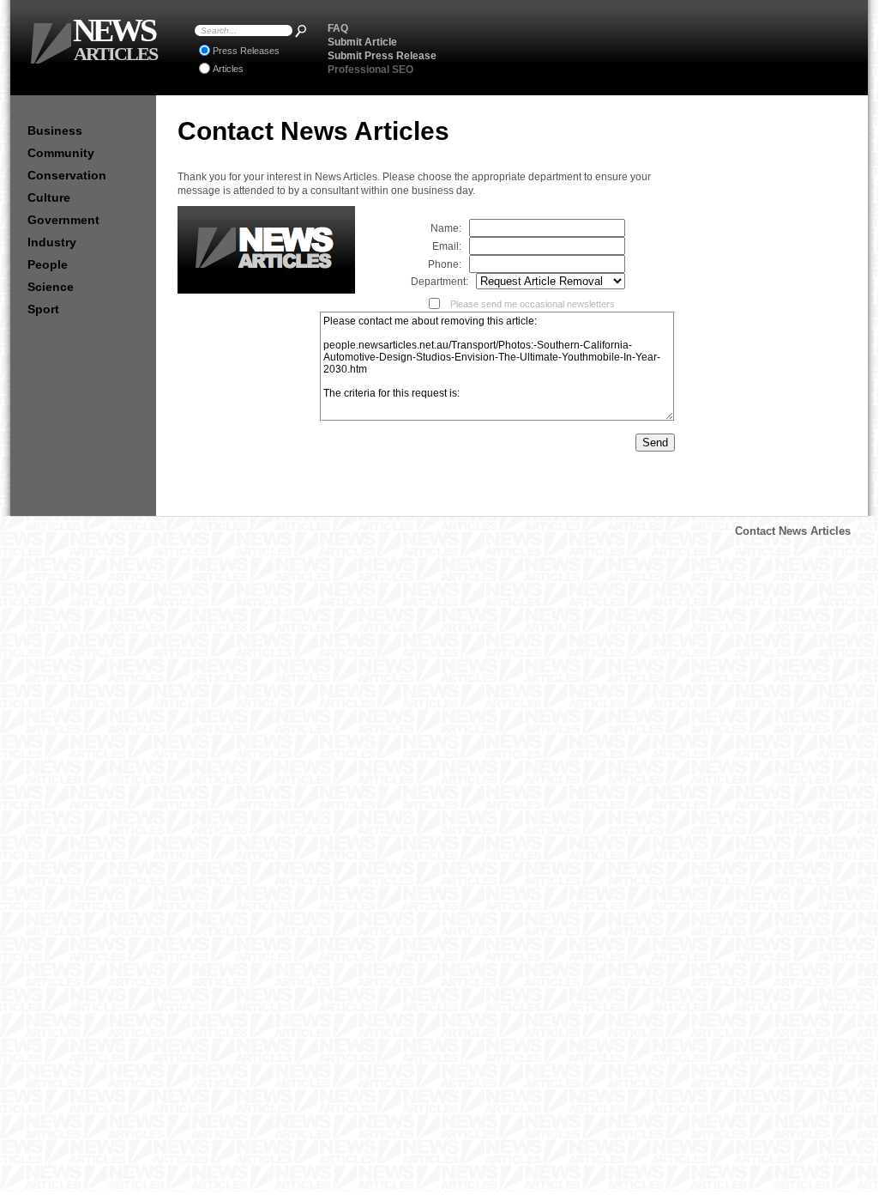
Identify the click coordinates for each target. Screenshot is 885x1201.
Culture (48, 197)
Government (63, 220)
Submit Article (362, 42)
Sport (43, 309)
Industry (51, 242)
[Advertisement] (654, 47)
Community (60, 153)
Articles (228, 69)
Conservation (66, 175)
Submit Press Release (382, 56)
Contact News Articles (793, 531)
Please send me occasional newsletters (528, 304)
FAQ (338, 28)
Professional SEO (370, 70)
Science (50, 287)
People (47, 264)
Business (54, 130)
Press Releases (246, 50)
